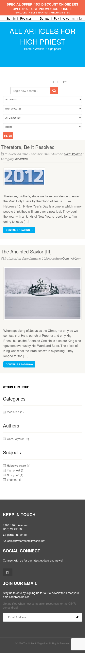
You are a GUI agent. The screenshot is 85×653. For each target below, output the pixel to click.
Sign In (11, 18)
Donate (45, 18)
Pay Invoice (62, 18)
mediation (21, 159)
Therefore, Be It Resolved (28, 146)
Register (25, 18)
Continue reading (18, 230)
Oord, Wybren (73, 154)
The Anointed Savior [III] (26, 251)
